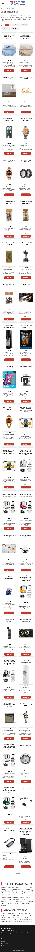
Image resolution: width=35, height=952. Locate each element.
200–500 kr (23, 25)
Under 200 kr (15, 25)
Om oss (3, 941)
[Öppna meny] (2, 3)
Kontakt (3, 946)
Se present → (9, 70)
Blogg (2, 939)
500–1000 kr (6, 28)
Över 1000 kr (15, 28)
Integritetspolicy (5, 943)
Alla (7, 25)
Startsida (3, 8)
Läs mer (9, 67)
